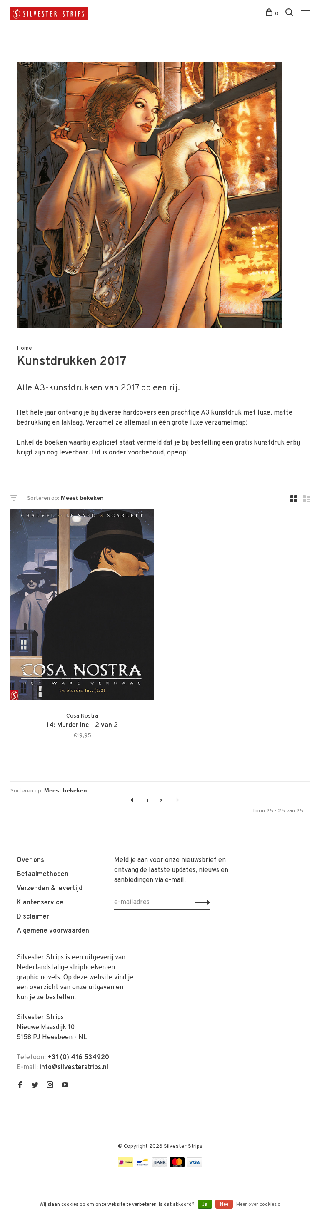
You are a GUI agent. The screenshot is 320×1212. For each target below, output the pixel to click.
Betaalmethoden (42, 874)
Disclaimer (33, 917)
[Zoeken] (290, 13)
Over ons (30, 860)
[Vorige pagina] (133, 801)
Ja (205, 1204)
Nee (224, 1204)
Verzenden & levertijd (49, 888)
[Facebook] (20, 1086)
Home (24, 348)
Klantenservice (40, 903)
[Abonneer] (200, 902)
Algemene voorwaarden (53, 931)
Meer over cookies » (258, 1204)
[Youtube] (65, 1086)
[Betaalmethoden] (125, 1165)
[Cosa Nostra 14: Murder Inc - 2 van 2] (82, 606)
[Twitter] (35, 1086)
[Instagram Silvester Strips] (50, 1086)
